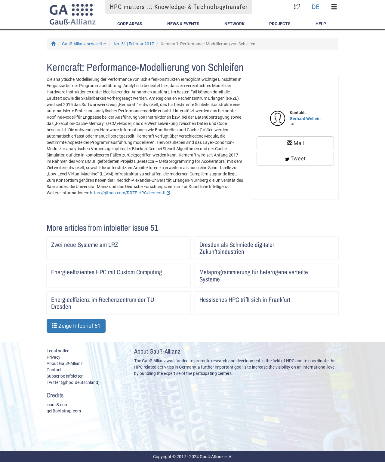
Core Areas (129, 23)
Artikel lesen (182, 242)
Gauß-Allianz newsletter (84, 43)
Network (234, 23)
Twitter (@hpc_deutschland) (73, 382)
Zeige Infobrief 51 (78, 326)
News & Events (183, 23)
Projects (280, 23)
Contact (54, 369)
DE (315, 6)
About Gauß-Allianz (65, 363)
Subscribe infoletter (65, 376)
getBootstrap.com (64, 411)
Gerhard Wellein (305, 118)
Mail (298, 143)
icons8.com (57, 404)
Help (321, 23)
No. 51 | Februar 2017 (134, 43)
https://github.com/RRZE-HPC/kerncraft (128, 192)
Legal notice (58, 350)
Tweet (297, 158)
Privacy (53, 357)
